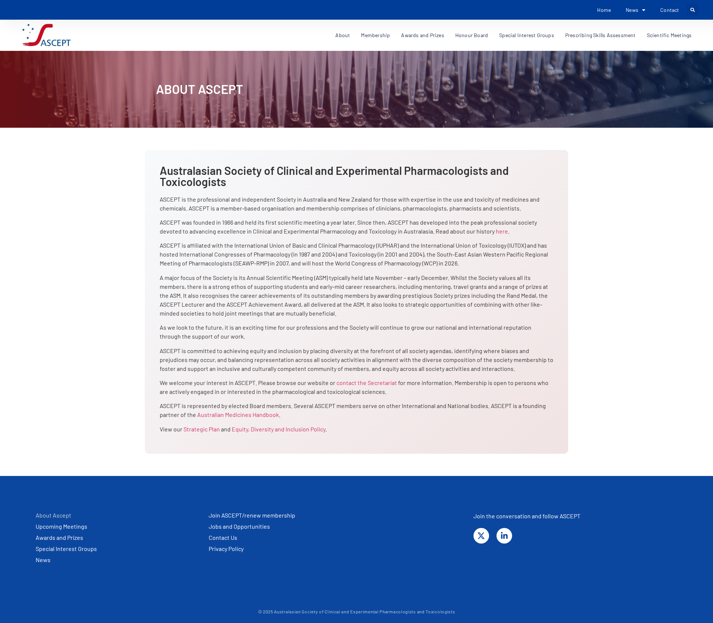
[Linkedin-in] (504, 536)
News (43, 559)
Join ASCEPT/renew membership (252, 515)
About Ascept (53, 515)
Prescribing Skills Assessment (600, 35)
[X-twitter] (481, 536)
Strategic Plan (201, 429)
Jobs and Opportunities (239, 526)
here (502, 231)
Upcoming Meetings (61, 526)
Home (604, 10)
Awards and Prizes (59, 537)
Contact (669, 10)
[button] (693, 10)
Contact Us (223, 537)
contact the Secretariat (366, 382)
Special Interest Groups (526, 35)
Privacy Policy (226, 548)
